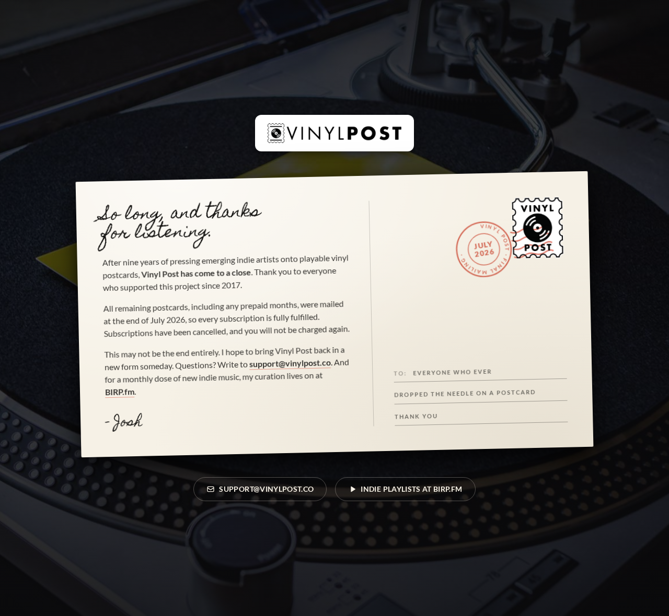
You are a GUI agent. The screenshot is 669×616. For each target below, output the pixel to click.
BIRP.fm (119, 391)
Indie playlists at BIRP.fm (411, 488)
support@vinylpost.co (290, 363)
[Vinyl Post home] (334, 133)
